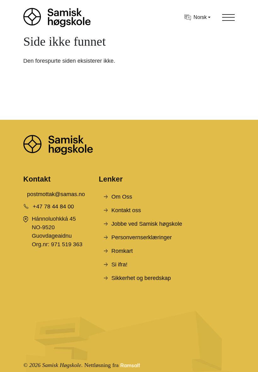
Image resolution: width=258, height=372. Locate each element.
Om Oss (121, 197)
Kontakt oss (126, 210)
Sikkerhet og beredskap (141, 278)
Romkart (122, 251)
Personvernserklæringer (141, 237)
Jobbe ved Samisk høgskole (146, 224)
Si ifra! (119, 264)
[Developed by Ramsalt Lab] (130, 365)
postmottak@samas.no (56, 194)
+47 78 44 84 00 (53, 206)
